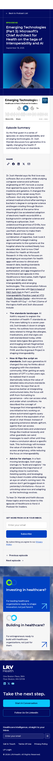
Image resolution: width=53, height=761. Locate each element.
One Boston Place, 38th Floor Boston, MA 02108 (14, 677)
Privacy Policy (41, 744)
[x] (24, 164)
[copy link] (8, 164)
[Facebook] (13, 164)
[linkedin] (18, 164)
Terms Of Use (24, 744)
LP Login (7, 750)
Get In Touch (9, 744)
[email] (29, 164)
